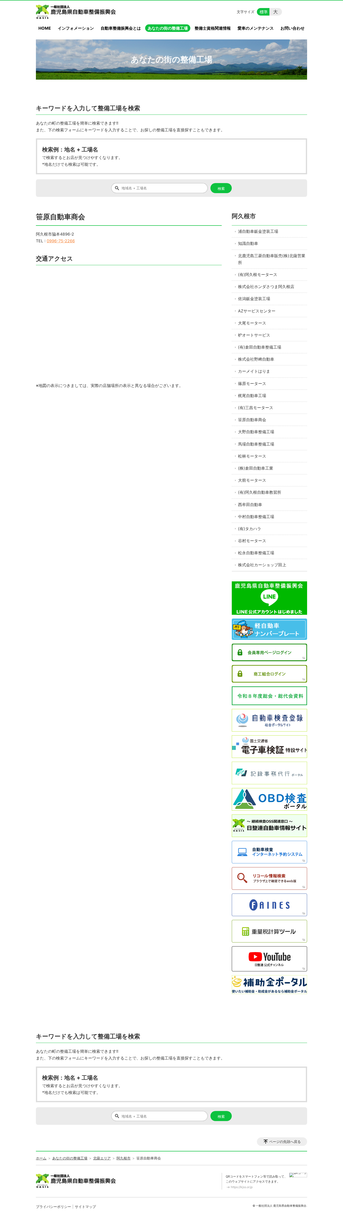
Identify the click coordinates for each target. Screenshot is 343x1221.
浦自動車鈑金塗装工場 (258, 231)
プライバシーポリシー (53, 1206)
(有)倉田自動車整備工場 (259, 347)
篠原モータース (252, 383)
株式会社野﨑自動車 (256, 359)
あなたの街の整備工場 (168, 28)
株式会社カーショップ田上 (262, 564)
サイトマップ (85, 1206)
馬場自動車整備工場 (256, 444)
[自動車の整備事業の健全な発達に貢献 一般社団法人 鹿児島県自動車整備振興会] (77, 12)
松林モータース (252, 456)
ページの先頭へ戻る (285, 1141)
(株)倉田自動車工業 (255, 468)
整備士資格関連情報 (213, 28)
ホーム (41, 1158)
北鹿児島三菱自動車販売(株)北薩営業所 (271, 259)
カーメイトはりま (254, 371)
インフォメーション (76, 28)
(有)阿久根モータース (257, 274)
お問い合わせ (292, 28)
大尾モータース (252, 322)
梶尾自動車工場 (252, 395)
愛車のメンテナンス (256, 28)
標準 (264, 11)
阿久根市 (244, 216)
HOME (44, 28)
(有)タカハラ (249, 528)
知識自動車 (248, 243)
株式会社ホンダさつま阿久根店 (266, 286)
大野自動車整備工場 (256, 431)
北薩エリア (102, 1158)
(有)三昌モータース (255, 407)
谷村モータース (252, 540)
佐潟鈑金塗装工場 (254, 298)
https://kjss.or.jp (242, 1187)
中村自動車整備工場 (256, 516)
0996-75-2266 (61, 240)
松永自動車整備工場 (256, 552)
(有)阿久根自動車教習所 (259, 492)
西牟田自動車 (250, 504)
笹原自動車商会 (252, 419)
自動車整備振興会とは (121, 28)
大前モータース (252, 480)
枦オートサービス (254, 335)
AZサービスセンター (256, 310)
